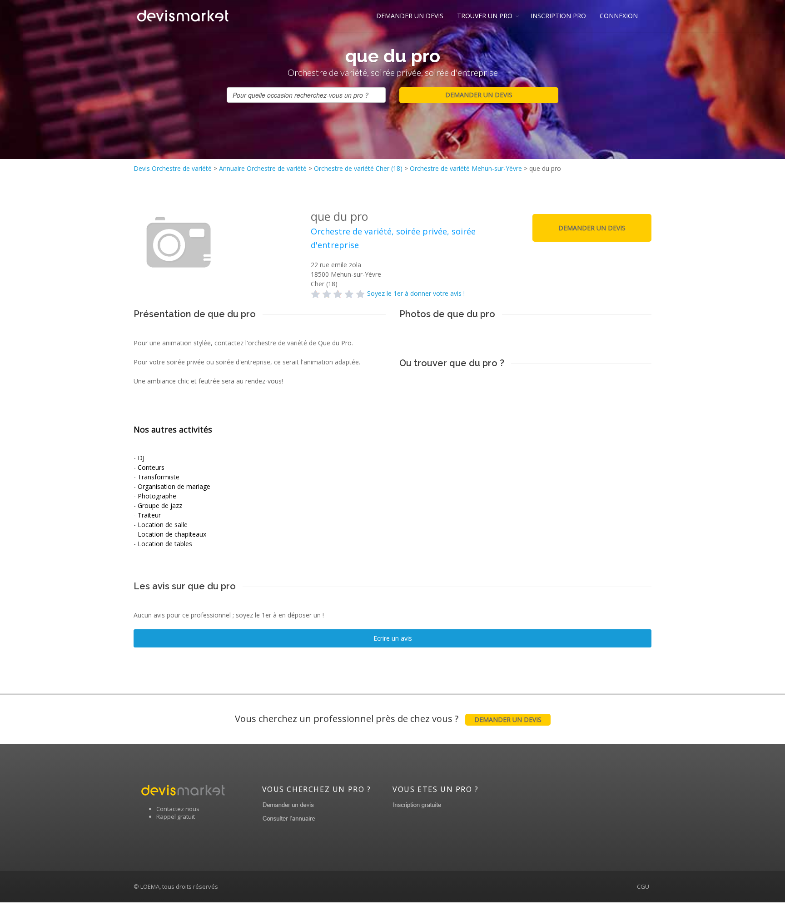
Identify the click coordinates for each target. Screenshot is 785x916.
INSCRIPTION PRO (558, 15)
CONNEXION (619, 15)
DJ (141, 457)
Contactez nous (177, 809)
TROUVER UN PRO (484, 15)
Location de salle (163, 524)
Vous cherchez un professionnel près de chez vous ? (388, 718)
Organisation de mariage (174, 486)
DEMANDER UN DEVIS (409, 15)
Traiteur (149, 515)
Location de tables (165, 543)
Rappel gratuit (175, 816)
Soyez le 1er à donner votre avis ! (416, 293)
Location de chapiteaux (172, 534)
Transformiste (158, 477)
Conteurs (151, 467)
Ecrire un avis (392, 638)
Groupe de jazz (160, 505)
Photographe (157, 496)
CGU (643, 886)
